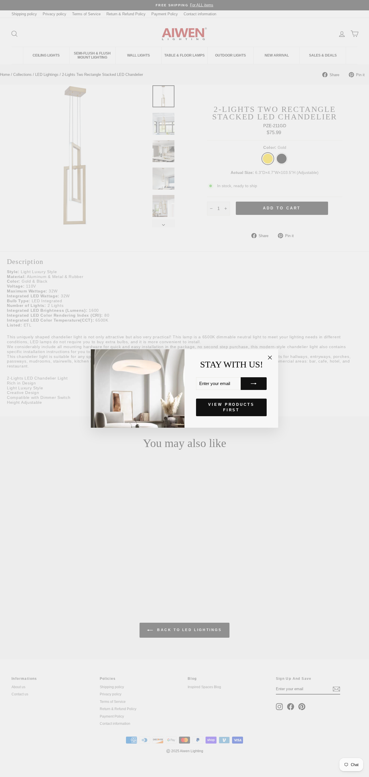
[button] (254, 383)
